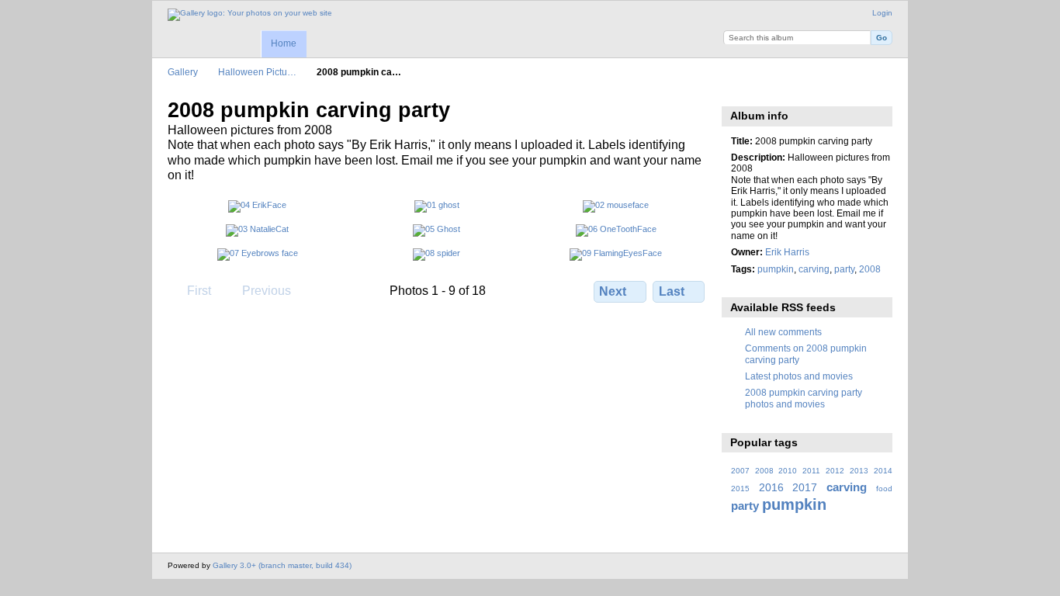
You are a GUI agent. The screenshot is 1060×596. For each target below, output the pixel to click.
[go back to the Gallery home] (250, 15)
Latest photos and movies (799, 376)
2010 (787, 470)
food (884, 488)
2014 (883, 470)
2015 (740, 488)
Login (882, 13)
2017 (804, 487)
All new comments (783, 332)
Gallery (183, 72)
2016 (771, 487)
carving (814, 269)
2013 (859, 470)
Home (283, 43)
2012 (835, 470)
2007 (740, 470)
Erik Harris (787, 252)
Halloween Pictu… (257, 72)
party (844, 269)
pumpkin (775, 269)
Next (612, 291)
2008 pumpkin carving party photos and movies (803, 397)
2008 (870, 269)
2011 (811, 470)
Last (671, 291)
